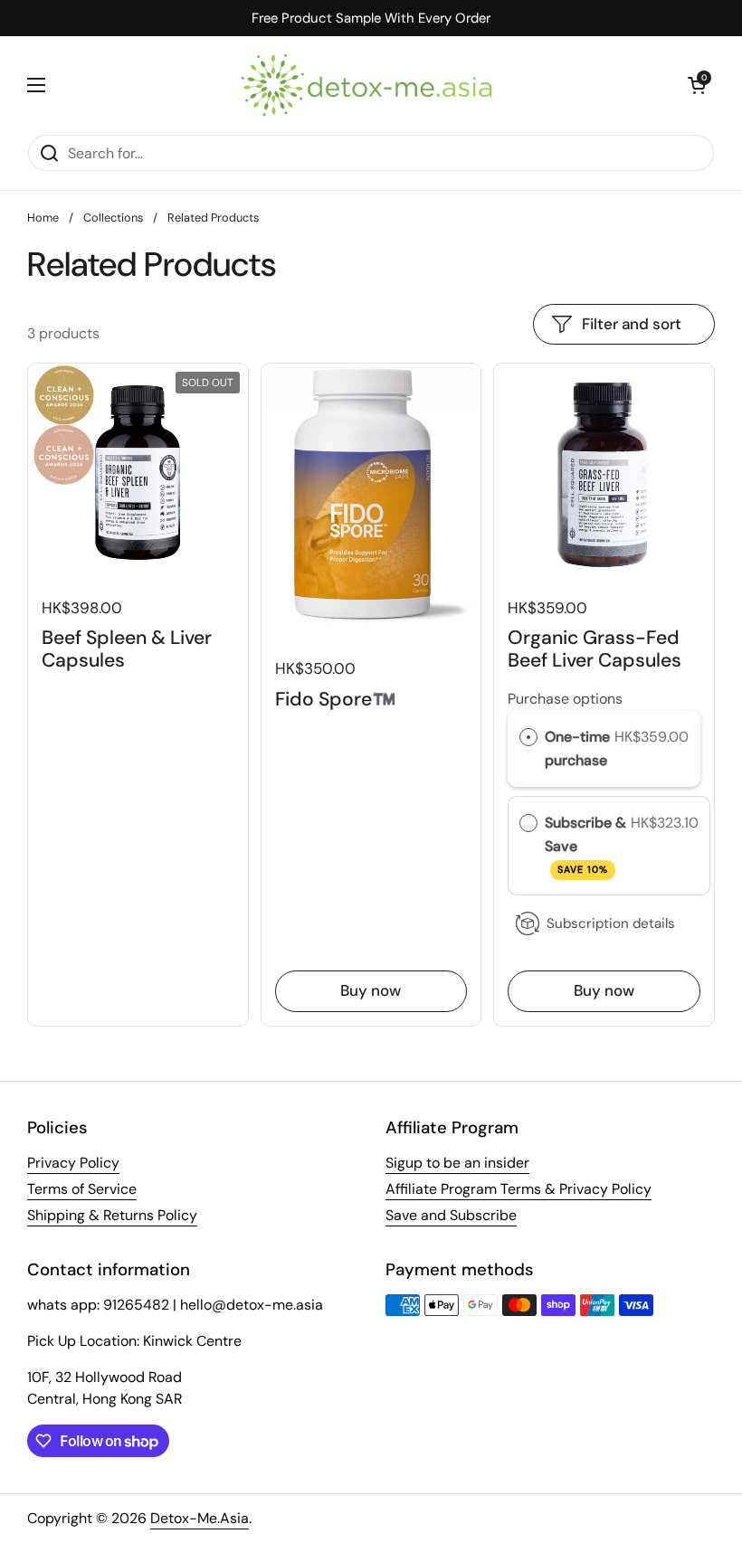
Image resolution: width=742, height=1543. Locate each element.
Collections (113, 217)
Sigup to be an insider (457, 1162)
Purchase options (565, 698)
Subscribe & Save (585, 844)
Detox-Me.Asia (199, 1518)
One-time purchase (577, 748)
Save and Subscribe (451, 1215)
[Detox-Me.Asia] (366, 85)
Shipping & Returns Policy (112, 1215)
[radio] (528, 737)
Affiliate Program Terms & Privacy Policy (518, 1188)
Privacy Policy (73, 1162)
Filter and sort (631, 324)
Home (43, 217)
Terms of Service (82, 1188)
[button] (697, 85)
